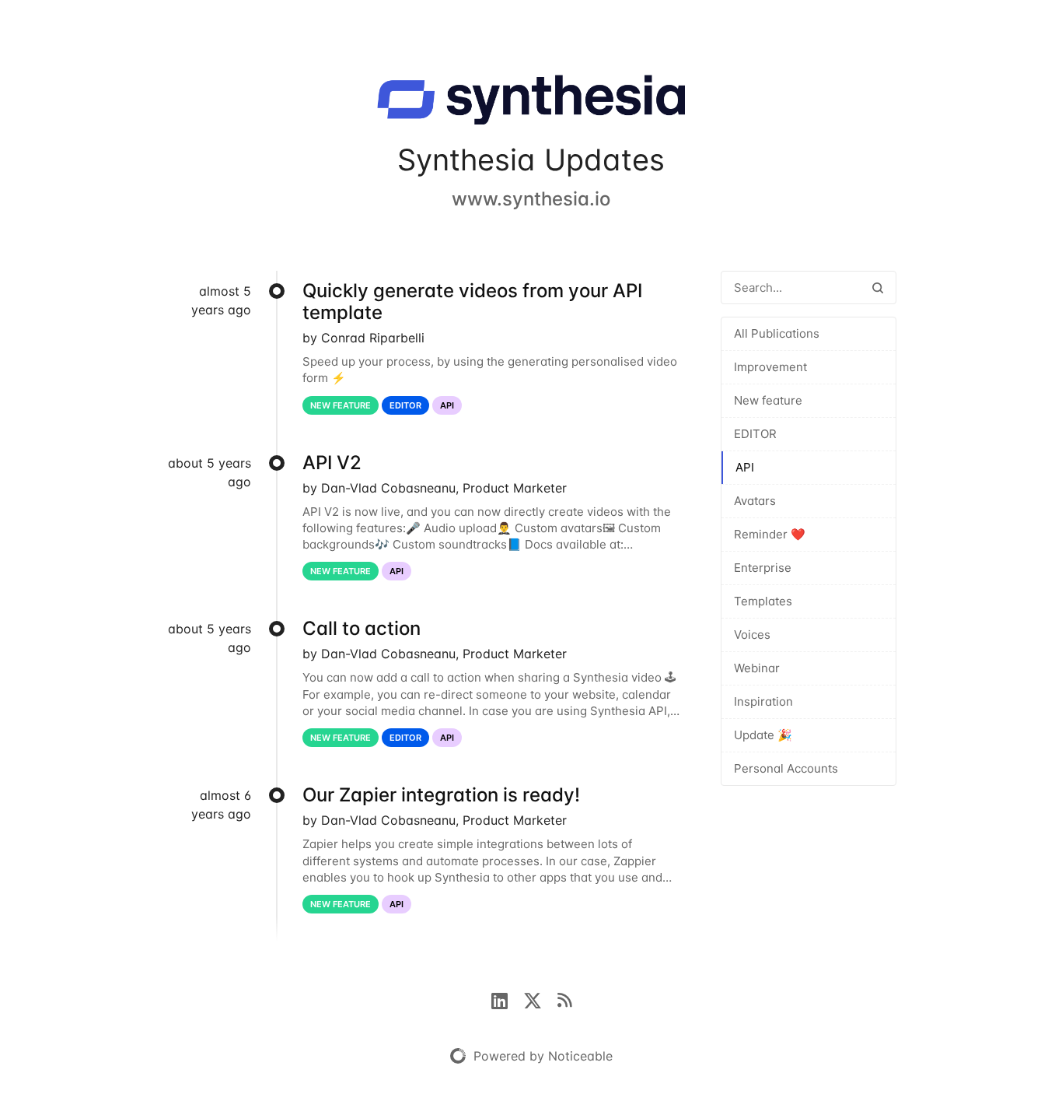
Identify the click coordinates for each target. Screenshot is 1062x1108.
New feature (768, 400)
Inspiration (763, 701)
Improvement (770, 366)
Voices (752, 634)
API (744, 467)
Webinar (757, 668)
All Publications (776, 333)
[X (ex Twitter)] (540, 999)
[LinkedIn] (507, 999)
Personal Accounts (786, 768)
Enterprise (762, 567)
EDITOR (755, 433)
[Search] (878, 287)
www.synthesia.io (531, 199)
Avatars (755, 500)
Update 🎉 (763, 735)
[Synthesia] (531, 103)
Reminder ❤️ (769, 534)
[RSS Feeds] (564, 999)
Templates (763, 601)
